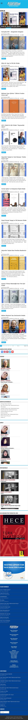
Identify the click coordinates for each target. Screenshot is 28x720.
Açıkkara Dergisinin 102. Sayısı (7, 694)
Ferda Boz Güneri (6, 459)
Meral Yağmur (4, 434)
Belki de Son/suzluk (4, 617)
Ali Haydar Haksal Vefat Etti (6, 674)
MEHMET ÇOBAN (5, 368)
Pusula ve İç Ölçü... (5, 370)
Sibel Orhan (4, 446)
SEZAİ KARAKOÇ (6, 504)
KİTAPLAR (16, 35)
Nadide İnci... (4, 460)
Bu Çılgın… (2, 600)
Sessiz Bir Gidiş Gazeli (5, 607)
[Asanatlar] (14, 4)
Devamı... (3, 58)
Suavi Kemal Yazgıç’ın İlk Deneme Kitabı (14, 220)
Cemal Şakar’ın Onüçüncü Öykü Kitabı (13, 189)
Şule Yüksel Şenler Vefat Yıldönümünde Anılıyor (10, 677)
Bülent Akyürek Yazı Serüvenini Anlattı (13, 315)
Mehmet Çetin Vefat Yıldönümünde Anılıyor (9, 603)
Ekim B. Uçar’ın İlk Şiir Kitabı (11, 26)
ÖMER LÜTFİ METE (6, 492)
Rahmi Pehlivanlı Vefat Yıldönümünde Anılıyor (10, 701)
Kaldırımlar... (4, 481)
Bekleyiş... (3, 394)
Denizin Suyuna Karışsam (5, 698)
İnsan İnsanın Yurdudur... (7, 382)
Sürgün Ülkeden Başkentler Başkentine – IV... (10, 506)
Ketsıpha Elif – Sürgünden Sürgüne (12, 32)
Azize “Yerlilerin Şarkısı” (5, 589)
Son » (18, 345)
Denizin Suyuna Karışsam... (7, 448)
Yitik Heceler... (4, 436)
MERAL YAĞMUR (5, 380)
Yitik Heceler (3, 684)
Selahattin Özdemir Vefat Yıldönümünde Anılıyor (10, 680)
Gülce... (2, 493)
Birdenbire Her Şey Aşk (5, 613)
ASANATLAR (6, 35)
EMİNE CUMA (4, 393)
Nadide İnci (2, 705)
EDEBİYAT (11, 35)
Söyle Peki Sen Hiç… (4, 593)
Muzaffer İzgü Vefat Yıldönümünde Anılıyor (9, 687)
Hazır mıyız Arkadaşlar (5, 620)
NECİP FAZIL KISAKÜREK (8, 480)
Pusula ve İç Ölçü (4, 691)
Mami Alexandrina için (5, 610)
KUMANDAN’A (3, 596)
